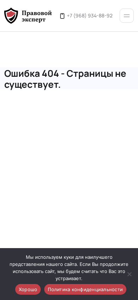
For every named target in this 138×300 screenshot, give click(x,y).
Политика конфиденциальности (85, 289)
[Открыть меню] (127, 16)
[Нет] (129, 274)
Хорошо (28, 289)
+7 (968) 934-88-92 (90, 15)
